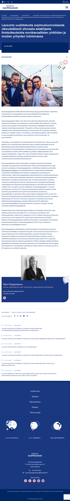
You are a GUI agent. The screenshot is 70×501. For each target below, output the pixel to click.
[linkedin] (20, 316)
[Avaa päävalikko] (66, 7)
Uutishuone (14, 15)
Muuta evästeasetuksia (57, 491)
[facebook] (14, 316)
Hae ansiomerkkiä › (57, 438)
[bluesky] (24, 316)
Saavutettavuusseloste (13, 491)
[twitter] (17, 316)
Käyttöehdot (46, 491)
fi (4, 2)
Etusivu (4, 15)
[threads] (27, 316)
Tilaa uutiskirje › (12, 438)
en (8, 2)
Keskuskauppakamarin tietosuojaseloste (31, 491)
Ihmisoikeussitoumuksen (10, 170)
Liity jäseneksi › (35, 438)
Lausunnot (26, 15)
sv (12, 2)
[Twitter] (4, 297)
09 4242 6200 (36, 470)
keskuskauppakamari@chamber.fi (36, 472)
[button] (65, 2)
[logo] (10, 7)
